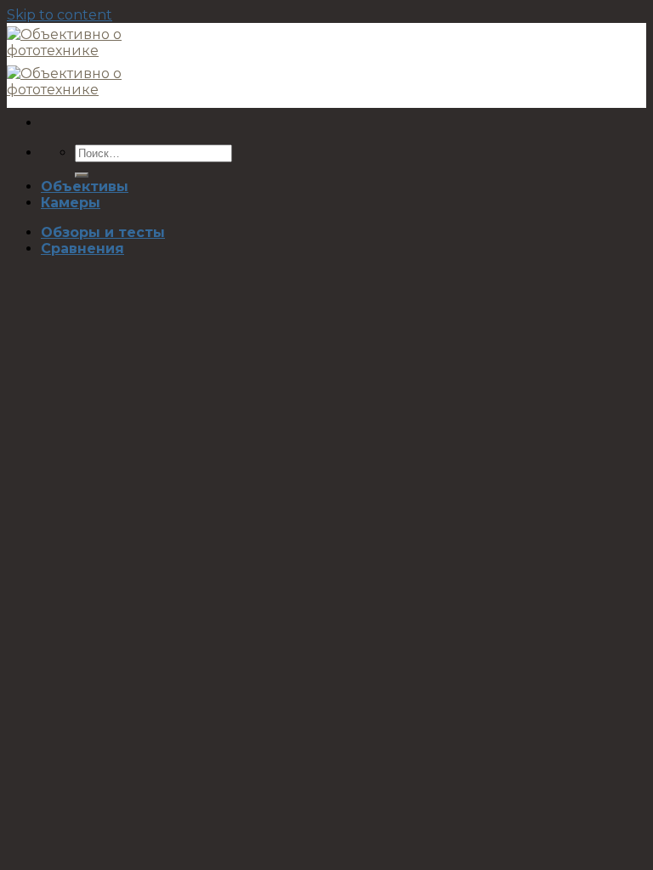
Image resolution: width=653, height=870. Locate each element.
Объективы (84, 186)
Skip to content (59, 15)
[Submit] (81, 175)
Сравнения (82, 248)
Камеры (70, 203)
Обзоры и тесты (103, 232)
